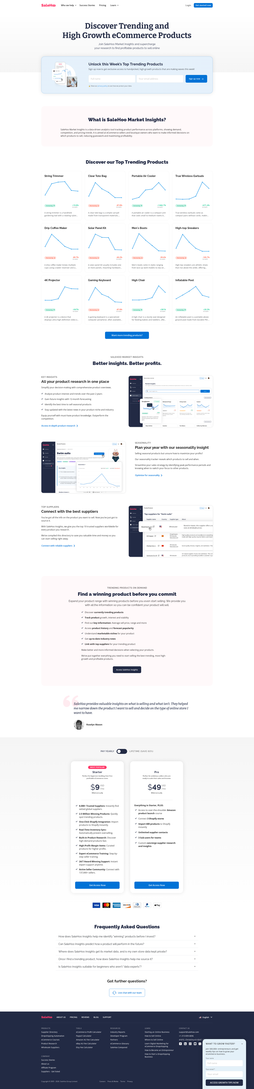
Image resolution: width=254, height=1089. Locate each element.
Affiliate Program (48, 1067)
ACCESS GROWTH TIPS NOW (224, 1082)
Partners (114, 1039)
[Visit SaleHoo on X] (200, 1043)
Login (188, 5)
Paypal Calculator (83, 1036)
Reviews (85, 1017)
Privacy (130, 1081)
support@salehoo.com (189, 1032)
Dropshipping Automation (52, 1036)
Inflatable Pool (184, 280)
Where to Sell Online (154, 1039)
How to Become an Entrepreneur (159, 1050)
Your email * (210, 1069)
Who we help (67, 5)
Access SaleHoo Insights (127, 669)
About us (45, 1064)
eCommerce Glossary (119, 1043)
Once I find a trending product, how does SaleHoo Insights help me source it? (105, 959)
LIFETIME (141, 751)
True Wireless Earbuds (189, 176)
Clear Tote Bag (97, 176)
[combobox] (206, 1017)
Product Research (49, 1043)
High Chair (138, 280)
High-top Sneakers (187, 228)
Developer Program (118, 1036)
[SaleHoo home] (49, 5)
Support (107, 1017)
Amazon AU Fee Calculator (87, 1039)
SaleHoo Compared (118, 1047)
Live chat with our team (130, 992)
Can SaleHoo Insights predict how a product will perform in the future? (101, 944)
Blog (96, 1017)
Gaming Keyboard (99, 280)
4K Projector (52, 280)
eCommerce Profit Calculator (88, 1032)
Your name (210, 1058)
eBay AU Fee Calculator (86, 1043)
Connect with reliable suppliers (56, 545)
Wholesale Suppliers (50, 1047)
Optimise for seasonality (147, 475)
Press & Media (113, 1081)
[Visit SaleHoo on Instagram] (190, 1043)
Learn (113, 5)
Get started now (203, 5)
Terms (122, 1081)
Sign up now (195, 78)
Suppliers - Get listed (50, 1071)
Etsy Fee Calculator (84, 1047)
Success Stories (87, 5)
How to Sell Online (153, 1036)
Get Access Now (97, 885)
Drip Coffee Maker (55, 228)
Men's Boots (139, 228)
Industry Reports (117, 1032)
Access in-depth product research (58, 425)
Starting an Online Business (157, 1032)
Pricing (102, 5)
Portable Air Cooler (144, 176)
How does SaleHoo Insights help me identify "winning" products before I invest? (106, 936)
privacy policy (103, 86)
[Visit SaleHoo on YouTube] (195, 1043)
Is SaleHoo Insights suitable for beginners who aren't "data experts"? (100, 966)
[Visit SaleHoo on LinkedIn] (185, 1043)
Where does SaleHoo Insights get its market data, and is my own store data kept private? (112, 951)
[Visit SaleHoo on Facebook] (180, 1043)
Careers (102, 1081)
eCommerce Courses (50, 1039)
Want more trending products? (127, 335)
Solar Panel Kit (97, 228)
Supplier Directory (49, 1032)
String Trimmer (54, 176)
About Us (61, 1017)
